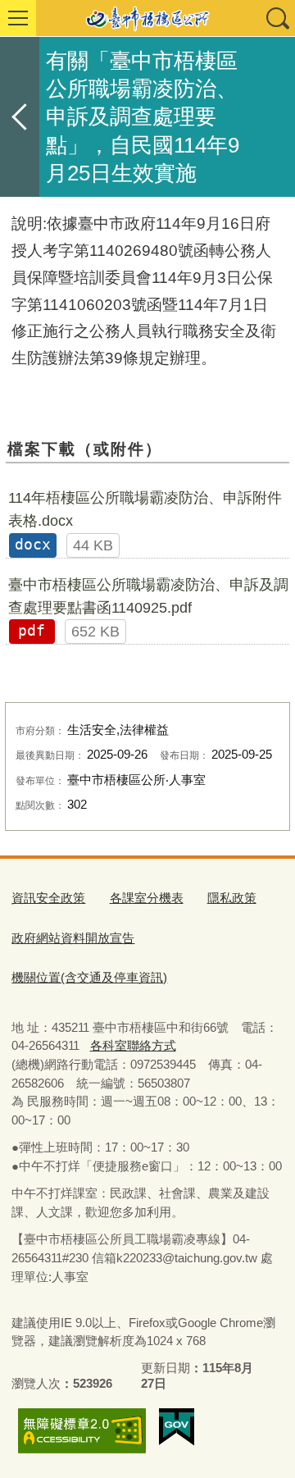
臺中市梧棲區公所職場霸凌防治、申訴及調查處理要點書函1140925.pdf (148, 596)
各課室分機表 (147, 898)
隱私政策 (231, 898)
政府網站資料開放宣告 (72, 938)
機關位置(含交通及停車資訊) (89, 977)
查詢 (277, 18)
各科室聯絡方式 (133, 1045)
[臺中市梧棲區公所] (147, 18)
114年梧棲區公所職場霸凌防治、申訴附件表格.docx (145, 509)
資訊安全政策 (48, 898)
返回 (19, 117)
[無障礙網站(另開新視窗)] (82, 1430)
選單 (18, 18)
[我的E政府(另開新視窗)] (176, 1427)
